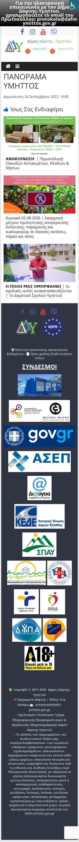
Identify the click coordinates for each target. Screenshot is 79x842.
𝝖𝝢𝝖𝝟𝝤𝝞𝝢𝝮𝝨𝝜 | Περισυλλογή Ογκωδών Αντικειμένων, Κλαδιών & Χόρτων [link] (37, 163)
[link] (74, 5)
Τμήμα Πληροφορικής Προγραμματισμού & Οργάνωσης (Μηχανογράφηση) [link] (39, 720)
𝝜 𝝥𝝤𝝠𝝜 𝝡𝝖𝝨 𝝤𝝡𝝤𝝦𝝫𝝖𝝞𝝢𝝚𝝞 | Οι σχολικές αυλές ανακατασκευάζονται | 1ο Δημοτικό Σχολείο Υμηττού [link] (39, 291)
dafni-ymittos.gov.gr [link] (39, 813)
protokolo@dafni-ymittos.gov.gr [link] (50, 21)
